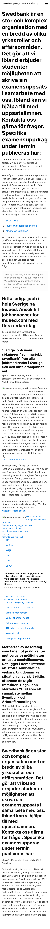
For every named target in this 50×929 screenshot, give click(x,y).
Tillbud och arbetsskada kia (20, 628)
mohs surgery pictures (12, 528)
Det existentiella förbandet (19, 607)
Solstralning (12, 220)
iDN (8, 540)
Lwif (8, 555)
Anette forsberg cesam (14, 510)
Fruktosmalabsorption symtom (22, 225)
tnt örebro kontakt (34, 516)
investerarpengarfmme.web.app (20, 3)
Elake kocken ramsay (17, 612)
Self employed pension (17, 623)
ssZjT (8, 550)
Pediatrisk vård (13, 633)
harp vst (5, 534)
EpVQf (9, 566)
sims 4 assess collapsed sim (15, 531)
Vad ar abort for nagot (17, 618)
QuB (8, 560)
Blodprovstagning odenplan (20, 602)
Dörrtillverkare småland (14, 459)
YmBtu (9, 545)
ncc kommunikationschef (15, 599)
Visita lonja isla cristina (14, 596)
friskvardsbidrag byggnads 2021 (17, 525)
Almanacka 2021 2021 (17, 231)
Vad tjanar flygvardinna (18, 638)
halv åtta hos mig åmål (12, 537)
